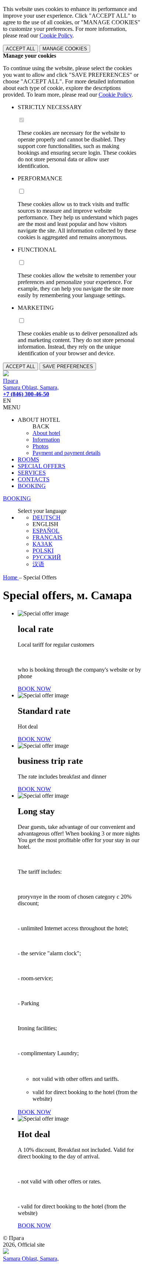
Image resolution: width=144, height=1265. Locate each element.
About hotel (46, 433)
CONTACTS (33, 479)
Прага (10, 381)
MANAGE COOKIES (64, 48)
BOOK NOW (34, 689)
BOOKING (32, 486)
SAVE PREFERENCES (67, 366)
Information (46, 439)
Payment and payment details (66, 453)
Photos (40, 446)
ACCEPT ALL (20, 48)
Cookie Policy (56, 35)
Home (11, 577)
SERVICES (32, 473)
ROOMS (28, 459)
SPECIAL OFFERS (41, 466)
